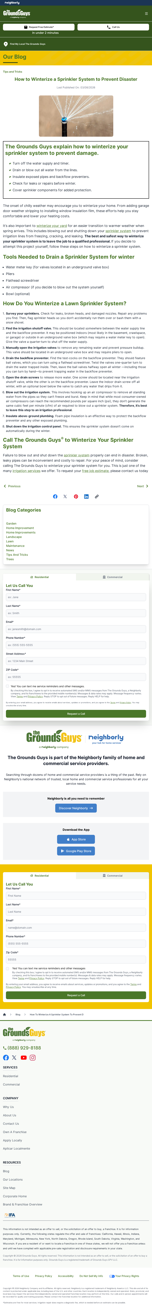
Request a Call (76, 713)
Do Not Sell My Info (91, 1276)
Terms (19, 696)
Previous (14, 486)
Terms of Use (21, 1276)
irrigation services (26, 471)
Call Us (116, 27)
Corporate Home (15, 1196)
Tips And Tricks (17, 554)
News (10, 550)
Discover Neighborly (73, 808)
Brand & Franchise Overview (22, 1204)
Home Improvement (20, 528)
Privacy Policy (35, 696)
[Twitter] (65, 496)
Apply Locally (12, 1140)
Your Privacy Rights (127, 1276)
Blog (6, 1171)
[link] (97, 496)
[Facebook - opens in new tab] (6, 1058)
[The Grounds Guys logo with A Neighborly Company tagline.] (54, 739)
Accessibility (66, 1276)
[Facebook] (55, 496)
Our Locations (13, 1179)
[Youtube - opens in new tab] (24, 1058)
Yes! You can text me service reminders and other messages (48, 968)
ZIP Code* (12, 669)
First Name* (13, 589)
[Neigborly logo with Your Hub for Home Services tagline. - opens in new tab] (107, 739)
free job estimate (95, 471)
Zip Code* (12, 952)
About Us (9, 1115)
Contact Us (11, 1123)
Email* (10, 621)
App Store (79, 839)
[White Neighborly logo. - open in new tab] (12, 2)
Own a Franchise (15, 1132)
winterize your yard (52, 226)
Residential (42, 577)
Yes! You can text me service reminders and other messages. (48, 686)
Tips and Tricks (12, 71)
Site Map (9, 1188)
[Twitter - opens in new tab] (15, 1058)
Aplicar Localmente (16, 1148)
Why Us (8, 1107)
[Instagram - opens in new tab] (33, 1058)
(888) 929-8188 (24, 1048)
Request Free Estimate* (41, 27)
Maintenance (15, 546)
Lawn (10, 541)
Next (140, 486)
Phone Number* (15, 637)
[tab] (39, 875)
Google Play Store (78, 851)
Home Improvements (21, 532)
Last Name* (13, 605)
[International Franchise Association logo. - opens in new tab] (10, 1215)
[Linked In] (86, 496)
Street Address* (16, 653)
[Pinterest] (76, 496)
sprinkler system (118, 231)
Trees (10, 559)
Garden (11, 523)
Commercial (115, 577)
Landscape (14, 537)
